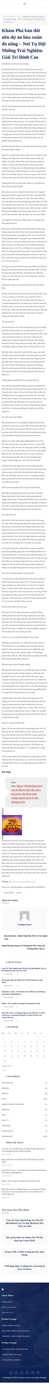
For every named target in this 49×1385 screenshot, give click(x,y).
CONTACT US (7, 1313)
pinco (4, 1115)
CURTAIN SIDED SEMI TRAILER (15, 1349)
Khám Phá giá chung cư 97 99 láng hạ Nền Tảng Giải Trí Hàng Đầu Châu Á (23, 947)
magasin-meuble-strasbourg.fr (13, 1104)
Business (5, 1093)
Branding (5, 1088)
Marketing (5, 1109)
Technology (6, 1125)
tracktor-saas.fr (7, 1131)
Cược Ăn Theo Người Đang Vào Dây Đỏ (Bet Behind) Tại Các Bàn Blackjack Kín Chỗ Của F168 (23, 1150)
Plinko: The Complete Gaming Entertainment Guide (21, 1003)
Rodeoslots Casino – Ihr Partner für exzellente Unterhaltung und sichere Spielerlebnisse (24, 1171)
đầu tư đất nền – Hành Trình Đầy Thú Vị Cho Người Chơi (25, 937)
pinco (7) (5, 1120)
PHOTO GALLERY (9, 1307)
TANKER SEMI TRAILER (12, 1355)
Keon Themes (40, 1377)
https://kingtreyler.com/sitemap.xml (22, 881)
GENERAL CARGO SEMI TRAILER (15, 1336)
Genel (19, 892)
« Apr (4, 1070)
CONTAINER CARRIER (11, 1360)
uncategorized (7, 1136)
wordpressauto (24, 924)
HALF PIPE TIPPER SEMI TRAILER (15, 1331)
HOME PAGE (7, 1302)
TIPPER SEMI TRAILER (11, 1326)
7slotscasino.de (7, 1083)
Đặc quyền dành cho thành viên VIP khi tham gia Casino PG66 (23, 1161)
